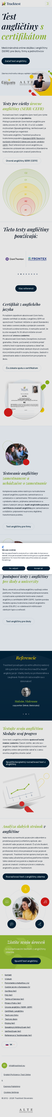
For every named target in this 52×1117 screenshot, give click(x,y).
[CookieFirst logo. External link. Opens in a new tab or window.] (3, 547)
